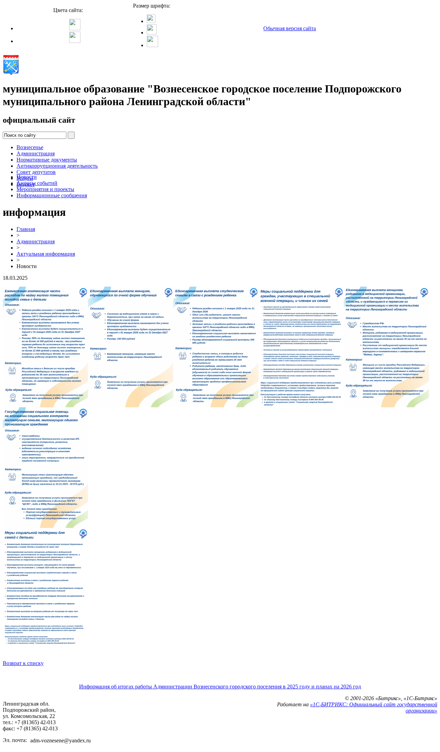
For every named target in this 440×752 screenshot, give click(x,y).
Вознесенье (29, 147)
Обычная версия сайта (289, 28)
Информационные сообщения (51, 195)
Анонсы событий (36, 183)
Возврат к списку (23, 663)
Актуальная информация (45, 254)
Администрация (35, 153)
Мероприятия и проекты (45, 189)
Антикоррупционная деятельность (57, 166)
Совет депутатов (36, 172)
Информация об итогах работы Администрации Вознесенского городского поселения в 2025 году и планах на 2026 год (220, 686)
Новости (26, 177)
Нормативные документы (46, 160)
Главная (25, 229)
